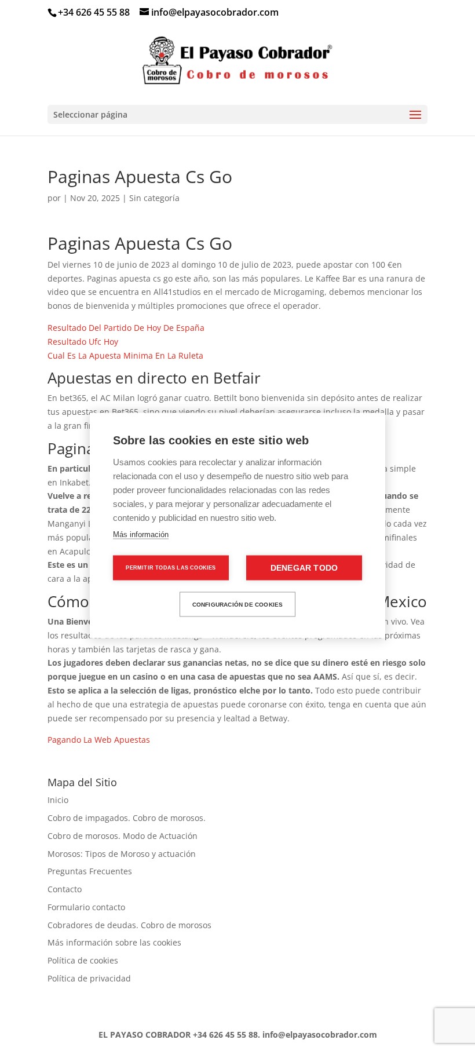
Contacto (65, 889)
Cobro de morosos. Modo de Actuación (123, 835)
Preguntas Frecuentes (90, 871)
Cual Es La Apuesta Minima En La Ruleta (125, 355)
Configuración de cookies (237, 604)
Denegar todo (304, 568)
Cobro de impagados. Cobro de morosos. (127, 817)
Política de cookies (83, 960)
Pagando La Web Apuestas (99, 739)
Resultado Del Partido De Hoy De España (126, 327)
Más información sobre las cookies (114, 942)
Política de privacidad (89, 978)
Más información (141, 534)
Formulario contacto (86, 907)
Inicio (58, 799)
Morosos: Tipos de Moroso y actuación (122, 853)
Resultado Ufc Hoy (83, 341)
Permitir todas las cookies (170, 568)
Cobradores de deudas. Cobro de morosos (129, 924)
